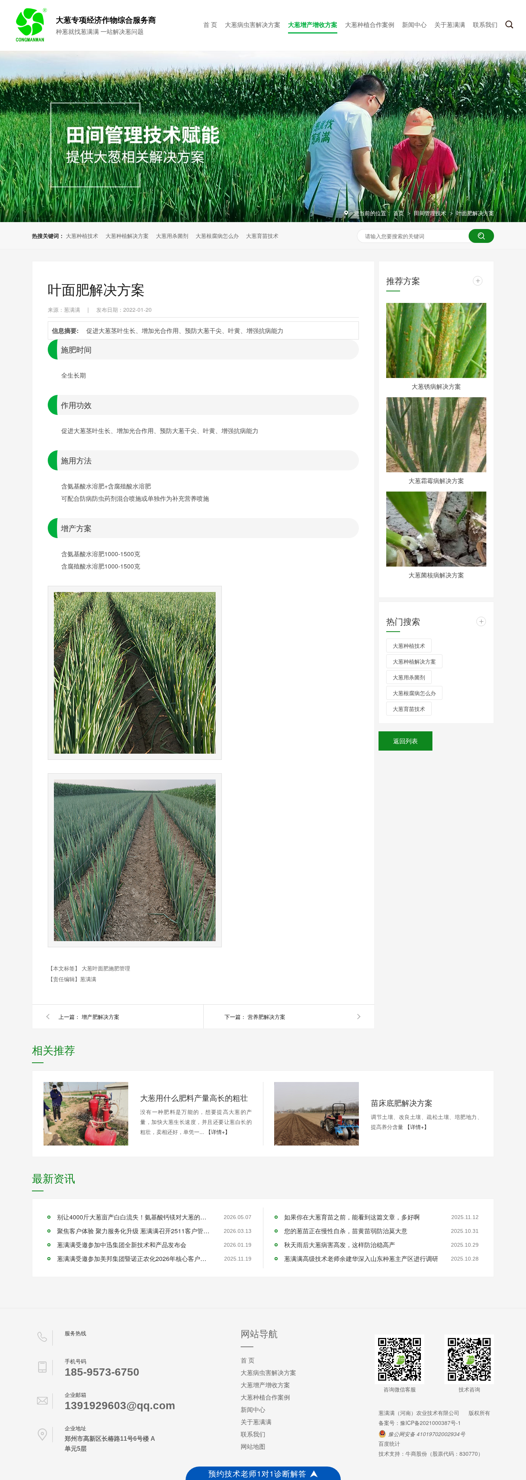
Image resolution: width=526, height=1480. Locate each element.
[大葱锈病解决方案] (436, 340)
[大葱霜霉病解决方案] (436, 434)
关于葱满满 (449, 24)
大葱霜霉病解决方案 (436, 480)
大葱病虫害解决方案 (252, 24)
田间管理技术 (431, 213)
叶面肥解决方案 (475, 213)
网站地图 (253, 1446)
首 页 (210, 24)
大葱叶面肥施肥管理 (106, 968)
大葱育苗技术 (262, 235)
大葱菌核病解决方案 (436, 574)
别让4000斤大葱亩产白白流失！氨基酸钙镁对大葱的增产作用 (134, 1216)
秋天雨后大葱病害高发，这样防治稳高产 (339, 1244)
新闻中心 (414, 24)
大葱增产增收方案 (312, 24)
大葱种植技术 (82, 235)
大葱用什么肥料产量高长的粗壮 (194, 1097)
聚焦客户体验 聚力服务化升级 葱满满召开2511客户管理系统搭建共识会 (134, 1230)
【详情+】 (218, 1132)
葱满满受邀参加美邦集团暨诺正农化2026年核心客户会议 (134, 1258)
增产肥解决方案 (100, 1016)
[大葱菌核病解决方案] (436, 529)
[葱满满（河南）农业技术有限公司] (30, 40)
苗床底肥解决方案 (401, 1102)
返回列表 (405, 740)
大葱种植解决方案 (127, 235)
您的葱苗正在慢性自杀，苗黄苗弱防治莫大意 (345, 1230)
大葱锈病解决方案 (436, 386)
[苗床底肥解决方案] (316, 1114)
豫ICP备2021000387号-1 (430, 1422)
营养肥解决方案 (266, 1016)
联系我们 (485, 24)
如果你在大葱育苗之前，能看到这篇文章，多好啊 (352, 1216)
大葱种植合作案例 (369, 24)
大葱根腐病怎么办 (217, 235)
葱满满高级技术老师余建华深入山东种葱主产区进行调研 (361, 1258)
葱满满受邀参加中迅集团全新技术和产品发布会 (121, 1244)
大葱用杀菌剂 (172, 235)
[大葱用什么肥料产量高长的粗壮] (86, 1114)
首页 (399, 213)
